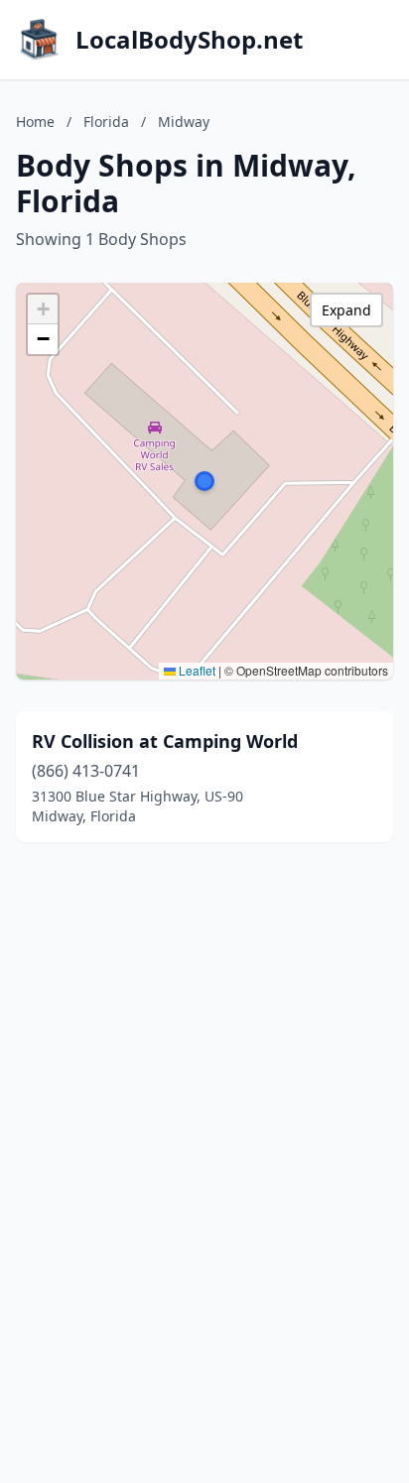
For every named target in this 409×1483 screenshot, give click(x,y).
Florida (106, 121)
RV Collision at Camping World (165, 741)
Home (35, 121)
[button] (204, 481)
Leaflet (195, 670)
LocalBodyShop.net (189, 40)
